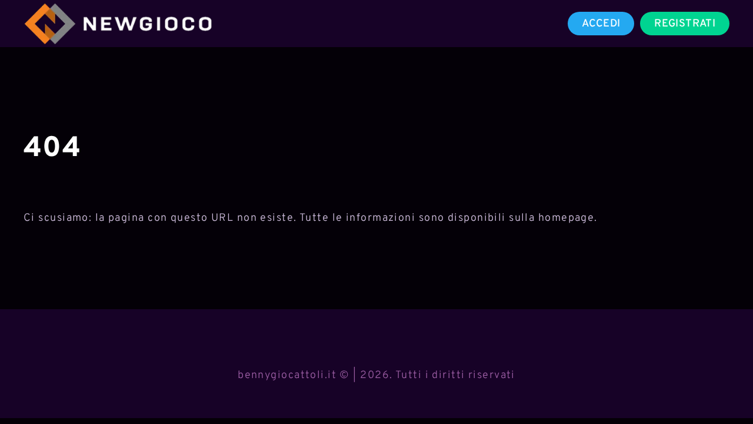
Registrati (684, 24)
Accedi (601, 24)
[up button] (723, 385)
